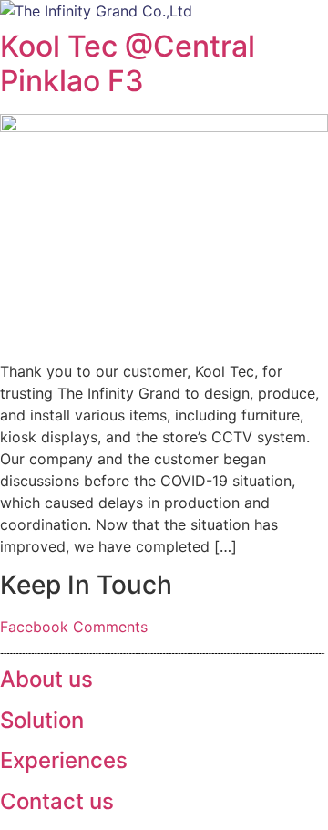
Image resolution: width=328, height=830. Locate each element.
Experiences (64, 760)
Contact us (57, 801)
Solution (42, 720)
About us (46, 679)
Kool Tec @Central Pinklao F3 (127, 63)
